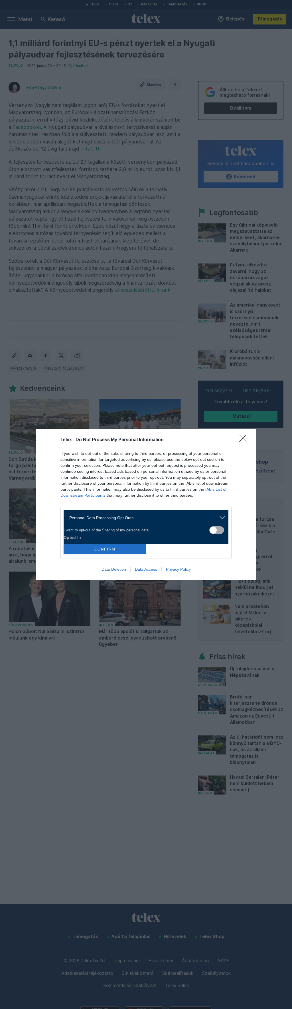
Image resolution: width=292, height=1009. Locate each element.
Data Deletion (114, 569)
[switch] (216, 530)
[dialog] (146, 504)
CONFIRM (104, 549)
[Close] (244, 440)
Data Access (146, 569)
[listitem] (144, 518)
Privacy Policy (178, 569)
